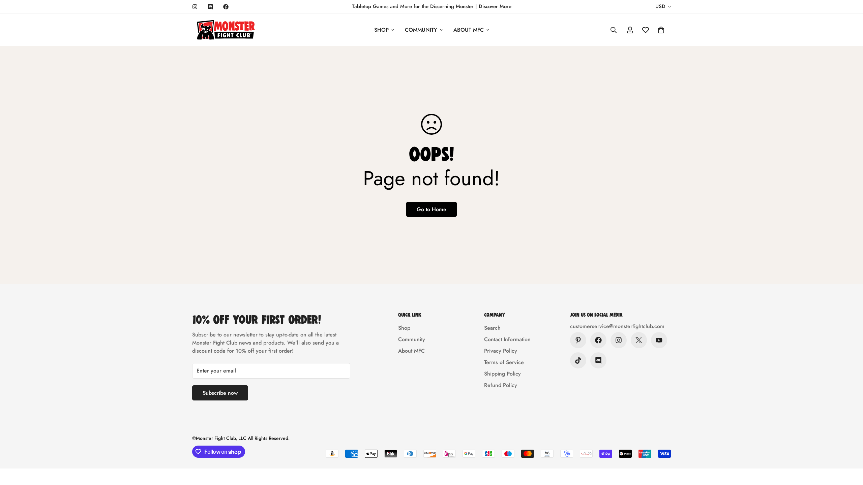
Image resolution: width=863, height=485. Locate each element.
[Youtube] (659, 340)
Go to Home (431, 209)
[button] (661, 30)
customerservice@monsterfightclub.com (617, 326)
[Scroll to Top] (850, 448)
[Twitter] (639, 340)
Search (492, 328)
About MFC (468, 30)
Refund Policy (500, 385)
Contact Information (507, 339)
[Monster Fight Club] (226, 29)
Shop (381, 30)
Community (421, 30)
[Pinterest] (578, 340)
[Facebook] (226, 6)
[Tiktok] (578, 360)
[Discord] (210, 6)
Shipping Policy (502, 374)
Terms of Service (504, 362)
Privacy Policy (500, 351)
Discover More (495, 6)
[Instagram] (195, 6)
